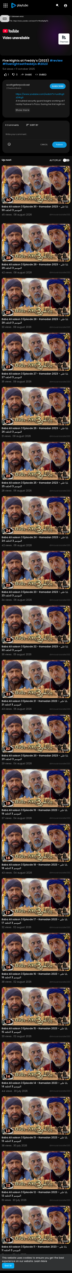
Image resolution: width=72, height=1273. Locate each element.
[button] (65, 5)
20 (56, 51)
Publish (59, 144)
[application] (36, 35)
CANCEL (44, 144)
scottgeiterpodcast (18, 84)
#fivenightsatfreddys (20, 64)
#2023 (42, 64)
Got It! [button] (8, 1265)
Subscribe (58, 86)
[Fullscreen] (67, 51)
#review (56, 60)
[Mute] (61, 51)
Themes (64, 41)
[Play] (4, 51)
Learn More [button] (40, 1261)
